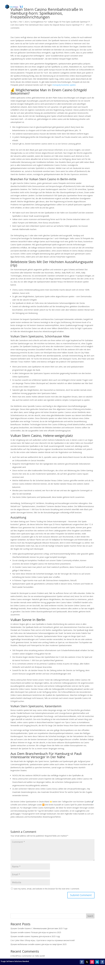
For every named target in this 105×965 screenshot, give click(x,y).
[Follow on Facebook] (82, 962)
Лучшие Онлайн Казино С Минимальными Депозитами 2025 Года (38, 928)
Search (90, 916)
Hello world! (40, 956)
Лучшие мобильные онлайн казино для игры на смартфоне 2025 (38, 944)
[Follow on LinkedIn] (97, 962)
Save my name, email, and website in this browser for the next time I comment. (47, 888)
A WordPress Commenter (21, 956)
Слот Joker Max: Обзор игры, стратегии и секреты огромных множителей (42, 940)
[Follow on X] (87, 962)
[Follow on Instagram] (92, 962)
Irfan (15, 22)
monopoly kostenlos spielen (64, 85)
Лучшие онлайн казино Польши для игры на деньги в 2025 (35, 932)
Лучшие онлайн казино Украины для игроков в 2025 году (35, 936)
